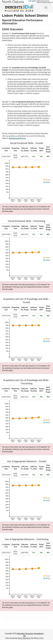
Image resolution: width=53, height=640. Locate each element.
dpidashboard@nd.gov (17, 138)
